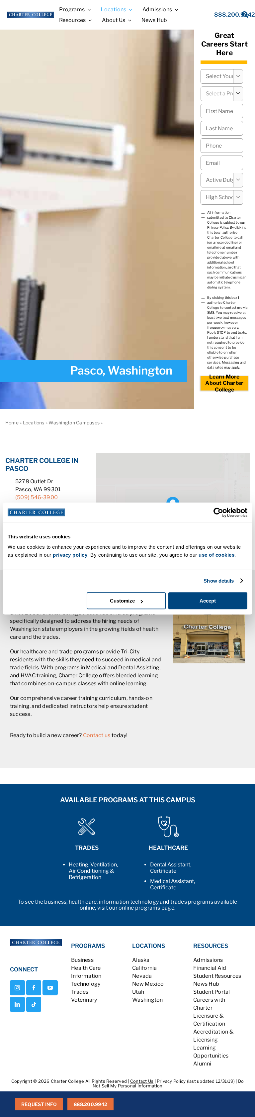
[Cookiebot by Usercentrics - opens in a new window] (218, 512)
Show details (219, 581)
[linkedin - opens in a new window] (17, 1004)
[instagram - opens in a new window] (17, 987)
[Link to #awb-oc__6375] (241, 16)
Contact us (96, 735)
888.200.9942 (90, 1104)
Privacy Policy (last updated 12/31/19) (196, 1081)
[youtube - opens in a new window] (49, 987)
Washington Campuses (74, 422)
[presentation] (222, 145)
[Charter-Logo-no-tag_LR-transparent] (30, 14)
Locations (33, 422)
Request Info (39, 1104)
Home (12, 422)
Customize (122, 601)
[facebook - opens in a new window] (33, 987)
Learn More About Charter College (224, 383)
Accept (208, 601)
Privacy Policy (217, 227)
